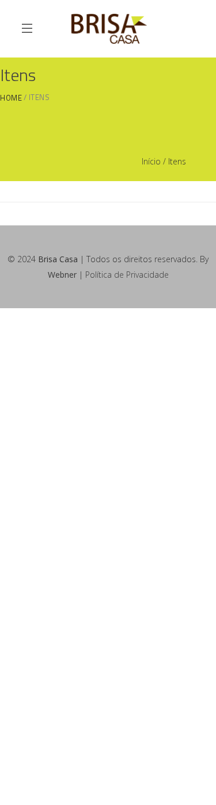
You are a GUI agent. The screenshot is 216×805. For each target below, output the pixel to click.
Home (11, 98)
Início (151, 161)
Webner (62, 274)
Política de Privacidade (127, 274)
